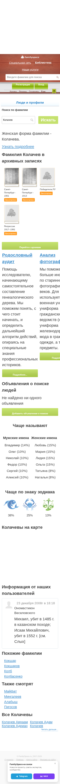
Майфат (10, 691)
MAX (46, 776)
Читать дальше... (49, 729)
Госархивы (34, 91)
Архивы (13, 91)
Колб (8, 671)
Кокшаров (12, 666)
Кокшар (10, 661)
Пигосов (10, 707)
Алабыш (11, 702)
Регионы (23, 91)
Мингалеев (12, 696)
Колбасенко (13, 676)
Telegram (23, 776)
